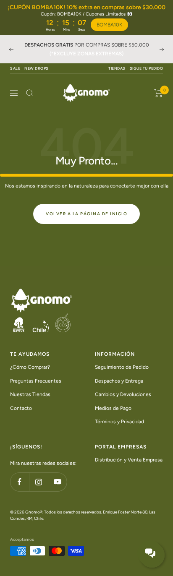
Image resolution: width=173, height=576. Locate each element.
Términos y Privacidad (119, 422)
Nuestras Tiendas (30, 394)
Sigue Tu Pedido (146, 68)
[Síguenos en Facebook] (19, 481)
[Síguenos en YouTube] (57, 481)
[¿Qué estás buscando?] (30, 93)
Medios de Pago (113, 408)
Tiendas (117, 68)
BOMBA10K (109, 25)
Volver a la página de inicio (86, 213)
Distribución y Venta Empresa (129, 459)
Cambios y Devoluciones (123, 394)
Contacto (21, 408)
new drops (36, 68)
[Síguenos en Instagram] (38, 481)
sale (15, 68)
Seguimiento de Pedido (122, 367)
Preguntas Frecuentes (35, 380)
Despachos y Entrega (119, 380)
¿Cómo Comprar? (30, 367)
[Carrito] (158, 93)
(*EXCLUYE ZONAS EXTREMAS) (86, 54)
